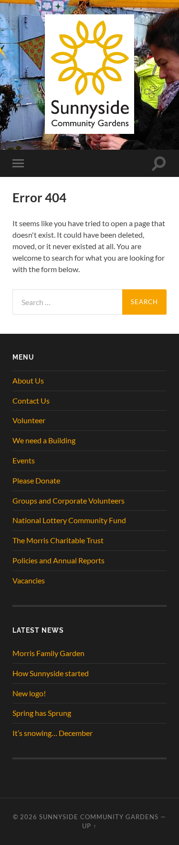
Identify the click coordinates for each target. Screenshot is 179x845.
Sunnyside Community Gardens (98, 817)
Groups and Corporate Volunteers (68, 500)
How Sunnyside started (50, 673)
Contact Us (31, 400)
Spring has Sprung (41, 712)
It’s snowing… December (52, 732)
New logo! (29, 693)
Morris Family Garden (48, 653)
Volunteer (28, 420)
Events (23, 460)
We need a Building (43, 440)
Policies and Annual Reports (58, 560)
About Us (28, 380)
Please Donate (36, 480)
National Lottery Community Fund (69, 520)
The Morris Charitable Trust (58, 540)
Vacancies (28, 580)
